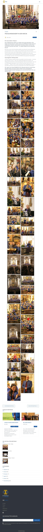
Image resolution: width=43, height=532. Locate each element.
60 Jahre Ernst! (27, 422)
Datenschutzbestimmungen (13, 523)
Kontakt (4, 503)
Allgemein (6, 469)
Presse (4, 505)
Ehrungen (5, 474)
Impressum (5, 510)
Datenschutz (5, 508)
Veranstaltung (6, 480)
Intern (4, 506)
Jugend (5, 476)
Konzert (5, 478)
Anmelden (36, 520)
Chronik (5, 471)
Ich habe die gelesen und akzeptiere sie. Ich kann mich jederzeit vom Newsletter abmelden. (21, 524)
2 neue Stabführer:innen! (11, 422)
